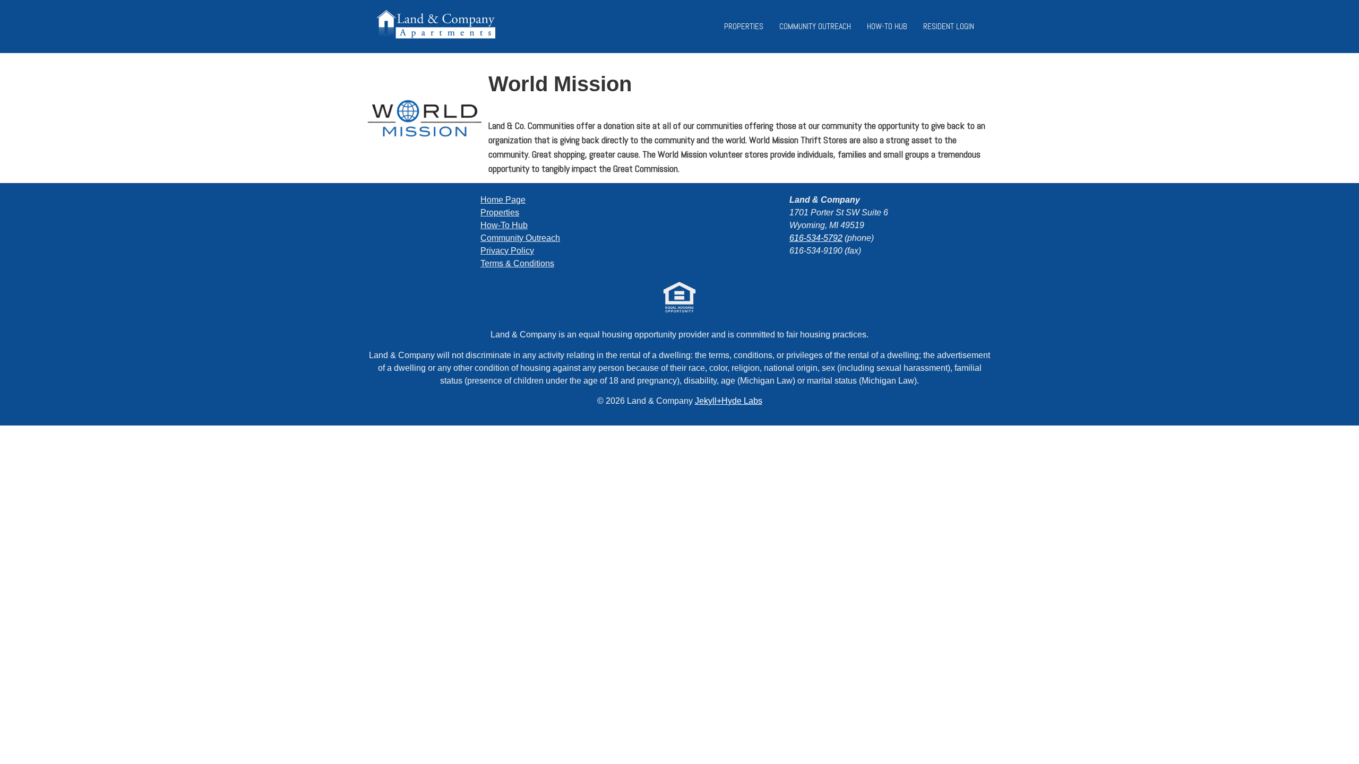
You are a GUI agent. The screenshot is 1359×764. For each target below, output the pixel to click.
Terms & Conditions (517, 263)
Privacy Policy (507, 250)
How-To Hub (887, 26)
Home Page (503, 199)
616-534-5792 (815, 237)
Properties (743, 26)
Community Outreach (815, 26)
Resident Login (948, 26)
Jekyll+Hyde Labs (728, 400)
